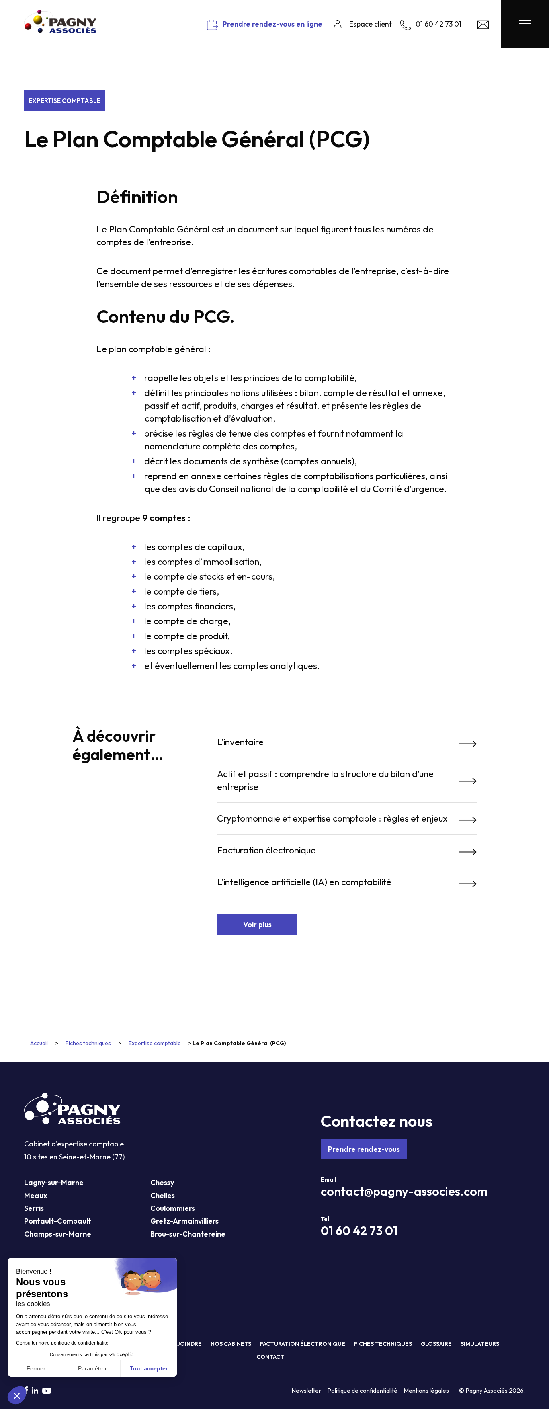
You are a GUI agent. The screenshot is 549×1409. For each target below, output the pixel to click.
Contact (270, 1356)
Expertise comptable (64, 101)
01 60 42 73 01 (359, 1230)
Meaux (35, 1195)
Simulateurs (480, 1343)
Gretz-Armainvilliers (184, 1221)
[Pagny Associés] (60, 30)
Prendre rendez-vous (364, 1149)
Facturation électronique (302, 1343)
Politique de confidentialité (362, 1390)
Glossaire (436, 1343)
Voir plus (257, 924)
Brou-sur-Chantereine (187, 1234)
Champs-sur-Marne (57, 1234)
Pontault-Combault (57, 1221)
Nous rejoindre (177, 1343)
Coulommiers (172, 1208)
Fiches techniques (88, 1043)
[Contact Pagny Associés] (483, 26)
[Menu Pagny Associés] (525, 24)
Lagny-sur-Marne (54, 1182)
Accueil (39, 1043)
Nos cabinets (231, 1343)
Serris (34, 1208)
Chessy (162, 1182)
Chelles (162, 1195)
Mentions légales (426, 1390)
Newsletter (306, 1390)
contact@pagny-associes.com (404, 1191)
